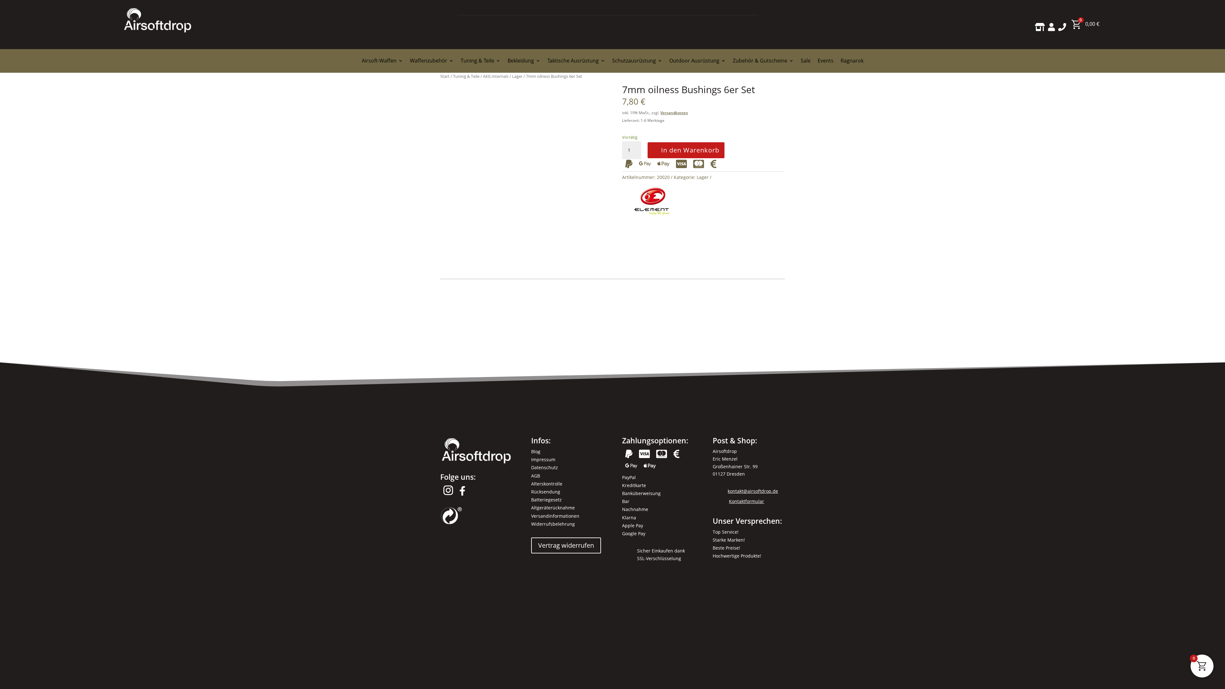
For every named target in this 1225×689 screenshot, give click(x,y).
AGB (535, 476)
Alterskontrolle (546, 484)
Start (444, 76)
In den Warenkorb (690, 150)
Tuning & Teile (466, 76)
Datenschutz (544, 467)
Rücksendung (545, 492)
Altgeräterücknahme (553, 508)
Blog (535, 451)
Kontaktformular (746, 501)
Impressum (543, 459)
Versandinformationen (555, 516)
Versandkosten (674, 112)
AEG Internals (496, 76)
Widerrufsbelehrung (553, 524)
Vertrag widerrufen (566, 545)
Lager (517, 76)
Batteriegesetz (546, 500)
